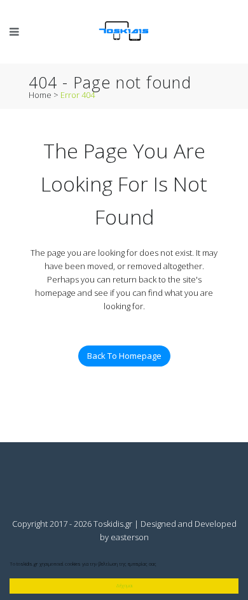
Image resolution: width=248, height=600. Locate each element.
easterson (130, 537)
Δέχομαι (124, 585)
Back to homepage (124, 355)
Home (40, 95)
